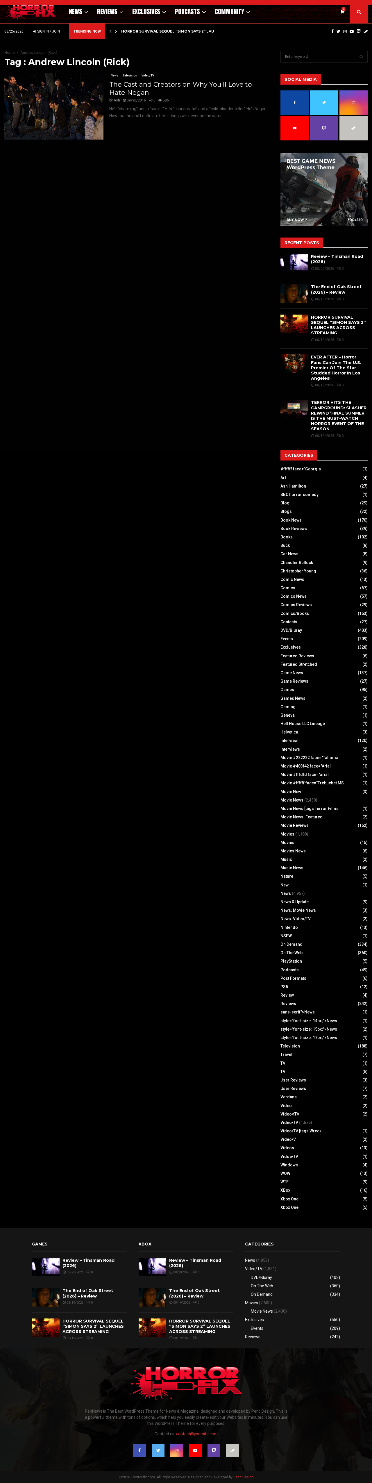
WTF (284, 1181)
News (75, 11)
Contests (288, 622)
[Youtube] (352, 31)
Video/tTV (289, 1114)
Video (286, 1105)
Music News (291, 867)
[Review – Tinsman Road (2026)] (294, 263)
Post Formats (293, 978)
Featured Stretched (298, 664)
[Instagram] (345, 31)
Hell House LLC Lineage (302, 723)
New (284, 885)
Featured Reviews (297, 656)
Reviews (107, 11)
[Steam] (366, 31)
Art (283, 477)
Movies (287, 834)
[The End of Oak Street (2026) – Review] (294, 293)
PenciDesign (243, 1477)
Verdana (288, 1097)
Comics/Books (294, 613)
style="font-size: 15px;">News (308, 1029)
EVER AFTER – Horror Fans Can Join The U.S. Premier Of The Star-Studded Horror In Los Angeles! (336, 367)
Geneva (287, 715)
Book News (291, 520)
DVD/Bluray (291, 630)
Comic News (292, 579)
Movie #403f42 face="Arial (305, 766)
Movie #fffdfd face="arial (304, 774)
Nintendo (289, 927)
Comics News (293, 596)
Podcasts (187, 11)
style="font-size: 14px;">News (308, 1020)
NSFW (286, 936)
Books (286, 537)
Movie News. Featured (301, 817)
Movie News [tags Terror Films (309, 808)
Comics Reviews (296, 604)
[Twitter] (338, 31)
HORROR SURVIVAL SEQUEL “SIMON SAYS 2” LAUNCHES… (175, 31)
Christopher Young (298, 571)
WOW (285, 1173)
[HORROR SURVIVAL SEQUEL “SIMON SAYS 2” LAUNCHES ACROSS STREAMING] (294, 324)
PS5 (284, 986)
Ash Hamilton (293, 486)
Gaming (288, 706)
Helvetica (289, 732)
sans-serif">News (297, 1012)
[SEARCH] (361, 57)
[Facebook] (332, 31)
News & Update (294, 902)
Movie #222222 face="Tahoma (309, 757)
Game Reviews (294, 681)
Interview (289, 740)
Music (286, 859)
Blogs (286, 511)
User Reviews (293, 1080)
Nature (286, 876)
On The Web (291, 952)
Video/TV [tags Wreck (300, 1131)
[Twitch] (359, 31)
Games (287, 689)
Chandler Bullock (296, 562)
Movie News (291, 800)
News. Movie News (298, 910)
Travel (286, 1054)
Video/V (288, 1139)
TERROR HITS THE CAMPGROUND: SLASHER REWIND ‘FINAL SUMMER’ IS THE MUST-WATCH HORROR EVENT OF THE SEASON (338, 415)
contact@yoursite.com (197, 1434)
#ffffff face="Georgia (300, 469)
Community (229, 11)
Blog (284, 503)
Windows (289, 1165)
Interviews (290, 749)
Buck (285, 545)
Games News (292, 698)
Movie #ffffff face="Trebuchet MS (312, 783)
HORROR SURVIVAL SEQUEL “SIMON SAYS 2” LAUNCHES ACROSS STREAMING (338, 325)
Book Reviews (293, 528)
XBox (285, 1190)
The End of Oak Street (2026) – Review (336, 289)
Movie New (290, 791)
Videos (287, 1147)
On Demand (291, 944)
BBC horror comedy (299, 494)
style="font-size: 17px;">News (308, 1037)
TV (282, 1063)
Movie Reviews (294, 825)
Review (287, 995)
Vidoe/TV (289, 1156)
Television (130, 75)
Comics (287, 588)
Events (286, 638)
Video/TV (148, 75)
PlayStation (291, 961)
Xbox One (289, 1199)
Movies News (293, 851)
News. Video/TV (295, 918)
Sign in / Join (48, 31)
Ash (117, 100)
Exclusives (146, 11)
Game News (291, 672)
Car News (289, 554)
